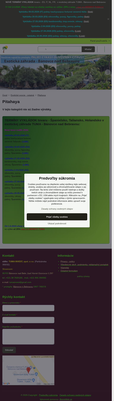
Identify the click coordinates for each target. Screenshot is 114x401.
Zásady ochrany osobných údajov (57, 209)
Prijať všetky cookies (57, 217)
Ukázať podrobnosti (57, 223)
